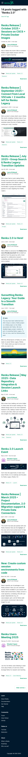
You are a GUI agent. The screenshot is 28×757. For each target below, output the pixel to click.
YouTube (3, 729)
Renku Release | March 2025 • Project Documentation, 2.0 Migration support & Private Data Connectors (13, 504)
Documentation (5, 701)
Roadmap (4, 743)
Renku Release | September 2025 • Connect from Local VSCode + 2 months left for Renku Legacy (13, 95)
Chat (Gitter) (5, 718)
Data (3, 437)
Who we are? (5, 746)
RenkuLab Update (10, 73)
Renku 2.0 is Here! (12, 238)
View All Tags (5, 16)
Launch (15, 482)
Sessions (4, 76)
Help (2, 706)
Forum (3, 715)
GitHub (3, 720)
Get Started (4, 704)
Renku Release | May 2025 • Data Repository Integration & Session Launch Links (13, 383)
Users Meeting (17, 675)
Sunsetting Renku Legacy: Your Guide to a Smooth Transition (13, 299)
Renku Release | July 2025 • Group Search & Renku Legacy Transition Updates (14, 161)
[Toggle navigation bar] (2, 3)
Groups (4, 226)
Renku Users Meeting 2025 (9, 636)
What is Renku (5, 741)
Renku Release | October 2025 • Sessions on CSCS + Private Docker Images (13, 31)
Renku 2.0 (19, 73)
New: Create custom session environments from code (13, 568)
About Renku (5, 699)
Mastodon (4, 732)
